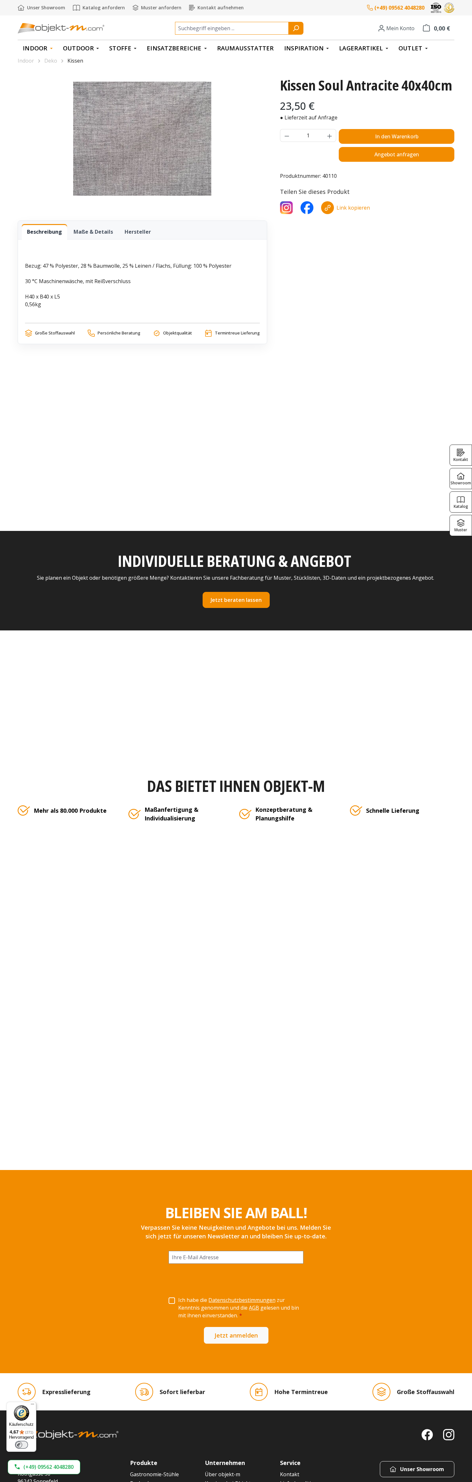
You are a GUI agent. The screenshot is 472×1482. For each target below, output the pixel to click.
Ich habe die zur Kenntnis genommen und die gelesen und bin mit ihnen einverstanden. (238, 1307)
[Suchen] (295, 28)
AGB (254, 1307)
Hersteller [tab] (138, 231)
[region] (142, 139)
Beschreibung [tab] (44, 231)
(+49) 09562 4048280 (399, 7)
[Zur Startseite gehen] (61, 28)
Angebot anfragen (396, 154)
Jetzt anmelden (236, 1335)
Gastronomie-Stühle (154, 1474)
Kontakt (289, 1474)
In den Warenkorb (396, 136)
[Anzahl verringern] (286, 135)
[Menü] (32, 1405)
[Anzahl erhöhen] (330, 135)
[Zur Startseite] (68, 1435)
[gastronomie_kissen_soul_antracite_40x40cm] (142, 139)
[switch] (21, 1445)
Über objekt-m (222, 1474)
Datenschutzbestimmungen (241, 1300)
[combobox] (232, 28)
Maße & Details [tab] (93, 231)
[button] (44, 1467)
